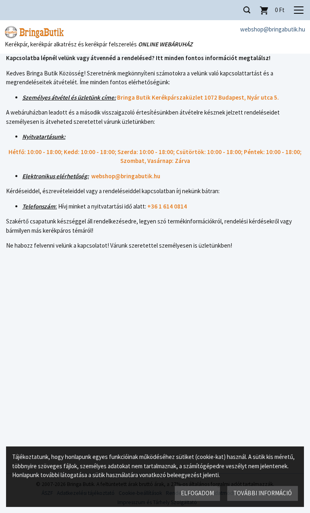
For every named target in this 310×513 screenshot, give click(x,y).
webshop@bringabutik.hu (272, 29)
